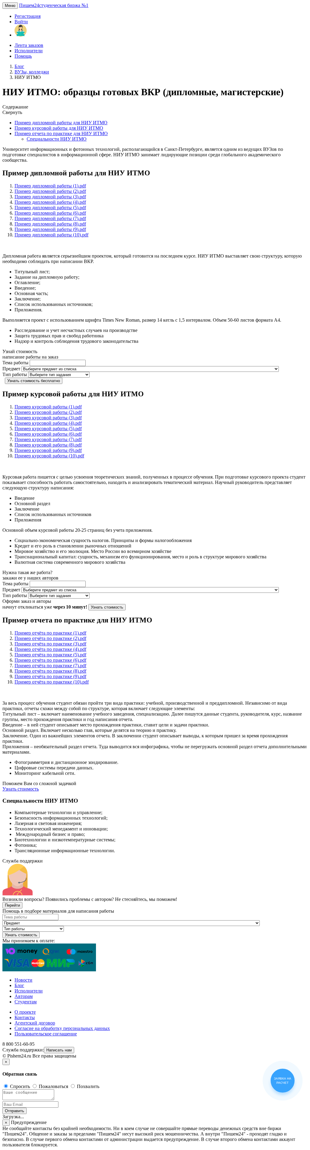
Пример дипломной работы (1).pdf (50, 185)
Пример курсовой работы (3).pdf (48, 417)
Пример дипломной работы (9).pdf (50, 229)
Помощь (23, 56)
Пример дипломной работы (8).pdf (50, 223)
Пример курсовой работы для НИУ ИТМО (59, 128)
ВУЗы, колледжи (32, 71)
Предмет (11, 368)
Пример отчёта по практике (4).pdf (50, 649)
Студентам (26, 1001)
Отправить (14, 1111)
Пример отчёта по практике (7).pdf (50, 665)
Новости (23, 980)
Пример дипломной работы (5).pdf (50, 207)
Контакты (25, 1017)
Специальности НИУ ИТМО (57, 138)
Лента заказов (29, 45)
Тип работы (14, 374)
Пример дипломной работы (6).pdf (50, 213)
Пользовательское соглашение (46, 1033)
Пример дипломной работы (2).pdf (50, 191)
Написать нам (59, 1050)
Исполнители (29, 50)
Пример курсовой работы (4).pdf (48, 423)
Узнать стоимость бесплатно (33, 380)
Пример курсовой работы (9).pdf (48, 450)
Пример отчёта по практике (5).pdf (50, 654)
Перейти (12, 905)
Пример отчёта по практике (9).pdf (50, 676)
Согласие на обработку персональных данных (62, 1028)
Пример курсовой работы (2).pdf (48, 412)
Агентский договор (35, 1022)
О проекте (25, 1012)
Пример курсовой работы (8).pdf (48, 444)
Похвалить (87, 1086)
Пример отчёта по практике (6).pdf (50, 660)
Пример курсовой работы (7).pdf (48, 439)
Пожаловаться (53, 1086)
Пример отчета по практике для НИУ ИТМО (61, 133)
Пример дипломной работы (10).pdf (51, 234)
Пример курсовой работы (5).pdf (48, 428)
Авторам (24, 996)
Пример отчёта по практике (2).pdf (50, 638)
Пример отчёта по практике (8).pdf (50, 671)
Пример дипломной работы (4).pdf (50, 202)
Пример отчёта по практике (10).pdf (52, 681)
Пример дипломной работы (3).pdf (50, 196)
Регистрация (28, 16)
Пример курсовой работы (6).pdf (48, 434)
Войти (21, 21)
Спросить (20, 1086)
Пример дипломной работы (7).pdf (50, 218)
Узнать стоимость (107, 607)
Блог (19, 66)
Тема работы (15, 362)
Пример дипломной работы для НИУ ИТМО (61, 122)
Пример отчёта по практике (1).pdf (50, 632)
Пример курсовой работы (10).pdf (49, 455)
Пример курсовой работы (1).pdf (48, 406)
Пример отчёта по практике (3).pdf (50, 643)
